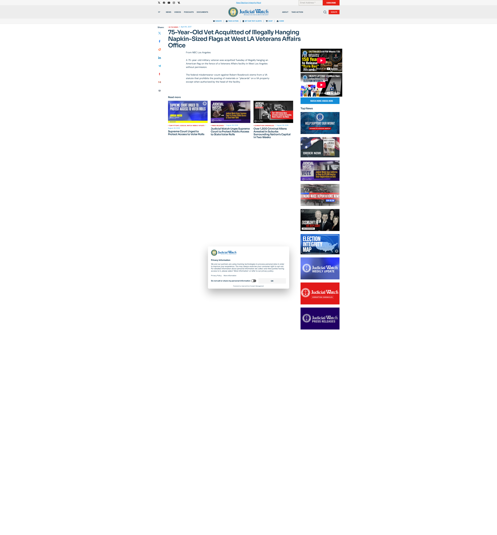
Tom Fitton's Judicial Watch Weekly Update (187, 125)
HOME (281, 21)
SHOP (270, 21)
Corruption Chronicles (264, 125)
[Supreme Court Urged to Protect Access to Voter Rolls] (188, 112)
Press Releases (218, 125)
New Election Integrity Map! (248, 3)
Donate (334, 12)
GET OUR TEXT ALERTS (253, 21)
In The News (173, 27)
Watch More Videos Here (321, 101)
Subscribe (331, 3)
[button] (159, 12)
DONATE (218, 21)
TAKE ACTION (233, 21)
